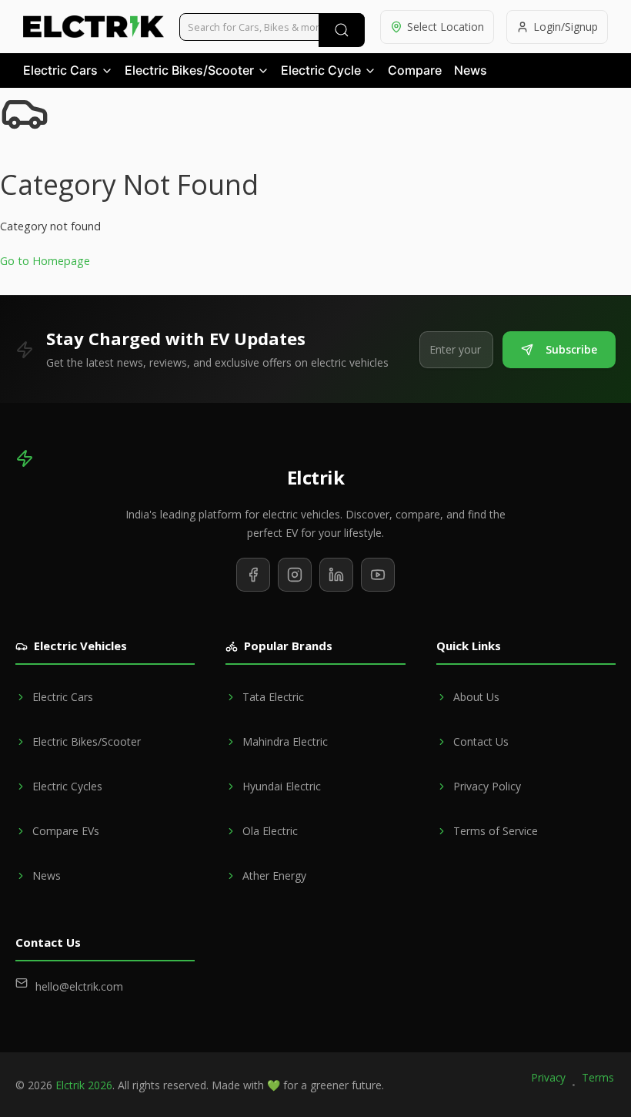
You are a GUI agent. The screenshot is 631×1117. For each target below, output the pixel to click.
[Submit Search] (342, 30)
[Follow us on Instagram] (295, 575)
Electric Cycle (321, 70)
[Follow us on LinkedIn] (336, 575)
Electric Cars (60, 70)
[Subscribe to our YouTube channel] (378, 575)
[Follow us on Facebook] (253, 575)
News (470, 70)
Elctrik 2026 (83, 1085)
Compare (415, 70)
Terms (598, 1077)
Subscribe (571, 349)
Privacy (549, 1077)
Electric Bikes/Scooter (189, 70)
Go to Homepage (45, 260)
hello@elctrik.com (79, 986)
